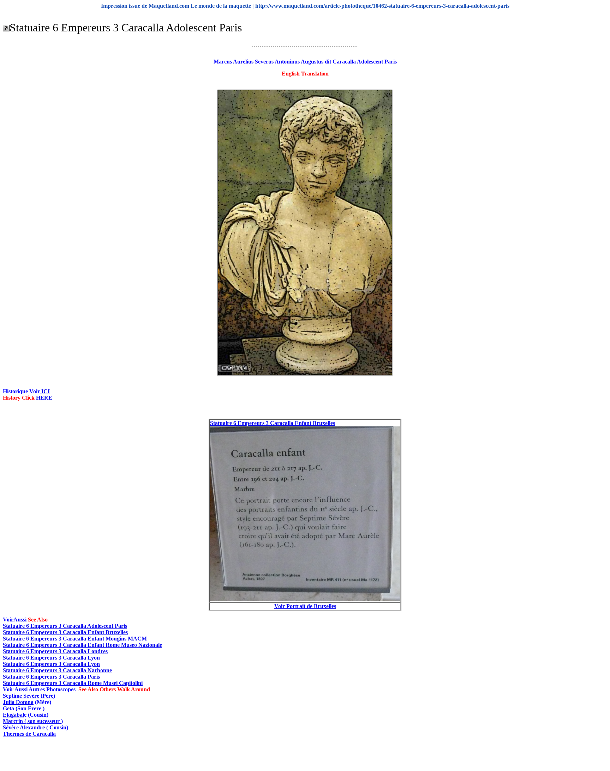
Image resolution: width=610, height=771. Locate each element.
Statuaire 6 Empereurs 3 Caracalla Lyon (51, 658)
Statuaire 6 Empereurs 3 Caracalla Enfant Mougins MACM (75, 639)
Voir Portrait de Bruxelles (305, 606)
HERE (43, 398)
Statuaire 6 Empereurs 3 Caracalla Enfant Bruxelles (272, 423)
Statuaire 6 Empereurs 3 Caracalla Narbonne (57, 670)
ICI (45, 391)
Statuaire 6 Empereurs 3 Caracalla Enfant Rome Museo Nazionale (82, 645)
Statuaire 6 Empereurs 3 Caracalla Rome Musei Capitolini (73, 683)
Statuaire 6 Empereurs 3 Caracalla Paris (51, 677)
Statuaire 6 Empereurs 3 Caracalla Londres (55, 651)
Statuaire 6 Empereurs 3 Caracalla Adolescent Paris (65, 626)
